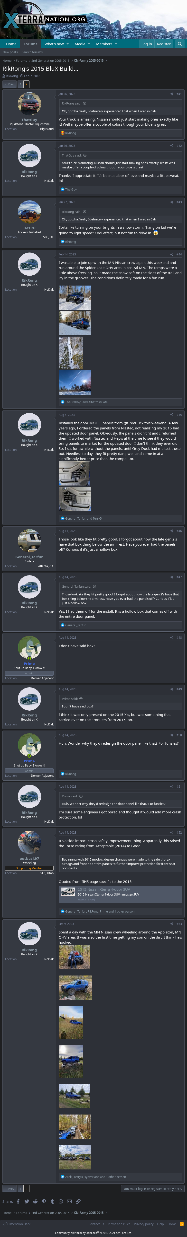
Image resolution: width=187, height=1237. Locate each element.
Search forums (32, 52)
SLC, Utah (47, 873)
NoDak (49, 181)
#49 (179, 689)
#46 (179, 531)
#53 (179, 924)
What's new (54, 43)
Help (160, 1224)
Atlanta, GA (46, 566)
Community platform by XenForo (93, 1233)
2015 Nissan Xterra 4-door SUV (104, 889)
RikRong (12, 76)
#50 (179, 735)
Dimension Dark (18, 1224)
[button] (67, 43)
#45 (179, 415)
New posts (10, 52)
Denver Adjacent (42, 678)
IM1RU (29, 227)
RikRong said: (71, 103)
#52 (179, 832)
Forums (30, 43)
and (86, 402)
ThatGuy (29, 119)
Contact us (96, 1224)
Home (11, 43)
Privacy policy (144, 1224)
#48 (179, 638)
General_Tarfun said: (76, 586)
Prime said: (70, 699)
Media (80, 43)
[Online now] (29, 658)
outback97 (29, 858)
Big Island (47, 129)
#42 (179, 146)
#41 (179, 94)
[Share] (172, 94)
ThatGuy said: (72, 155)
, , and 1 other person (99, 911)
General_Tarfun (29, 556)
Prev (11, 84)
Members (104, 43)
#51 (179, 786)
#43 (179, 202)
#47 (179, 577)
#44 (179, 254)
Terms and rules (118, 1224)
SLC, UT (48, 237)
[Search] (180, 43)
